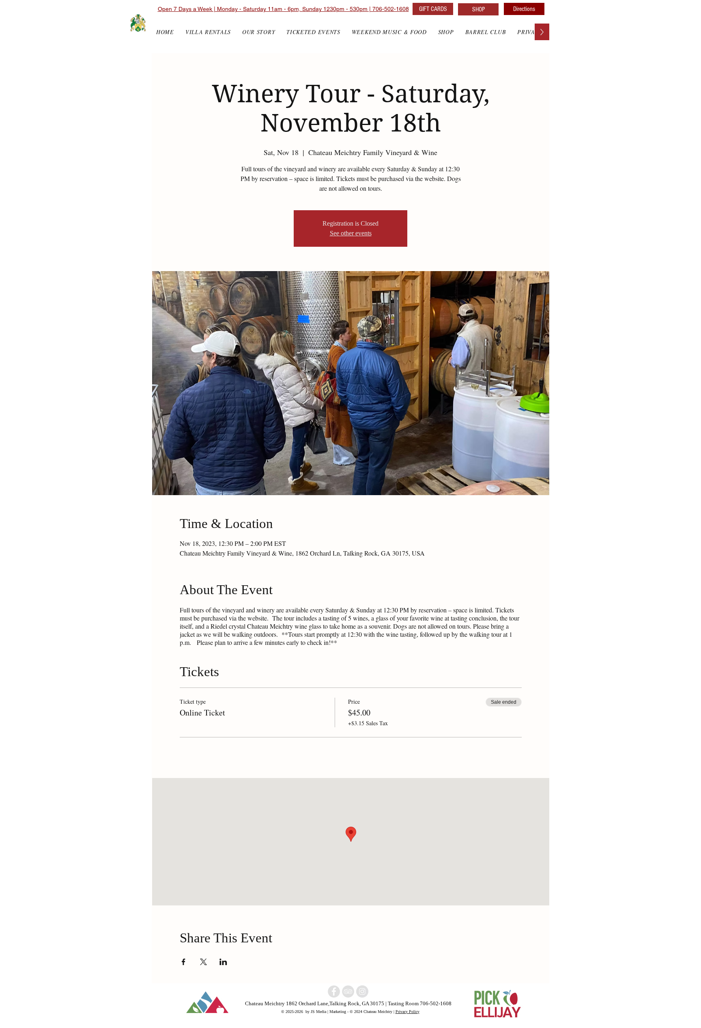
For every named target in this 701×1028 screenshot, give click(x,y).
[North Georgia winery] (334, 991)
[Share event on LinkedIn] (223, 962)
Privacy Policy (407, 1011)
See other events (351, 233)
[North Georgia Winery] (348, 991)
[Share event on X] (203, 962)
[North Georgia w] (362, 991)
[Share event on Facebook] (183, 962)
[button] (446, 32)
